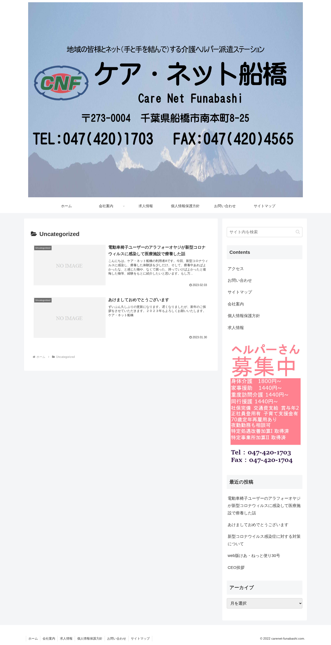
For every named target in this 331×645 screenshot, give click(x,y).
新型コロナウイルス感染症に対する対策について (264, 540)
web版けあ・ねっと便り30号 (254, 555)
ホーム (33, 638)
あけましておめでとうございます (258, 524)
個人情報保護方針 (244, 315)
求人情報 (236, 327)
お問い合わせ (240, 280)
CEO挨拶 (236, 567)
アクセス (236, 268)
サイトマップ (240, 292)
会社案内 (236, 304)
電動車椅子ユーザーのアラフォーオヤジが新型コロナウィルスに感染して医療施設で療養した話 (264, 505)
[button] (298, 231)
